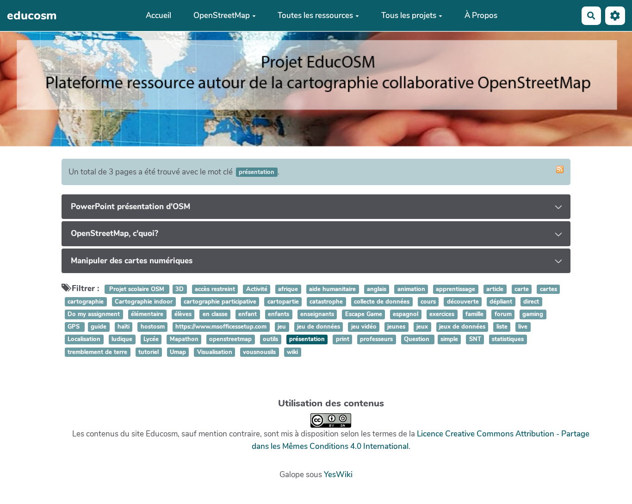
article (494, 289)
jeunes (396, 327)
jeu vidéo (364, 327)
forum (503, 314)
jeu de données (318, 327)
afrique (288, 289)
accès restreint (215, 289)
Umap (178, 352)
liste (502, 327)
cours (428, 302)
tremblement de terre (97, 352)
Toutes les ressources (315, 15)
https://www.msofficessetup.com (220, 327)
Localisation (84, 340)
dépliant (500, 302)
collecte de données (381, 302)
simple (449, 340)
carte (521, 289)
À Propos (481, 15)
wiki (292, 352)
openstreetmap (230, 340)
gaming (532, 314)
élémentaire (147, 314)
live (522, 327)
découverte (463, 302)
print (342, 340)
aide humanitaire (332, 289)
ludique (122, 340)
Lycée (151, 340)
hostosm (153, 327)
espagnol (405, 314)
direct (531, 302)
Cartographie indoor (144, 302)
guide (98, 327)
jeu (282, 327)
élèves (183, 314)
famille (474, 314)
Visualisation (214, 352)
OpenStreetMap (221, 15)
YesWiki (338, 474)
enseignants (317, 314)
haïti (124, 327)
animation (411, 289)
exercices (441, 314)
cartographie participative (220, 302)
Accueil (158, 15)
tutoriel (148, 352)
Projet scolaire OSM (136, 289)
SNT (475, 340)
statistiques (508, 340)
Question (417, 340)
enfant (247, 314)
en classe (215, 314)
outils (270, 340)
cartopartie (283, 302)
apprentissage (455, 289)
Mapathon (184, 340)
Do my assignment (94, 314)
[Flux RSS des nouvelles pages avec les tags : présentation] (560, 169)
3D (179, 289)
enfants (278, 314)
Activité (256, 289)
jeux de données (462, 327)
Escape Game (363, 314)
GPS (74, 327)
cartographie (86, 302)
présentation (307, 340)
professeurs (376, 340)
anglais (376, 289)
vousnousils (259, 352)
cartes (548, 289)
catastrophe (326, 302)
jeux (422, 327)
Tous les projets (408, 15)
